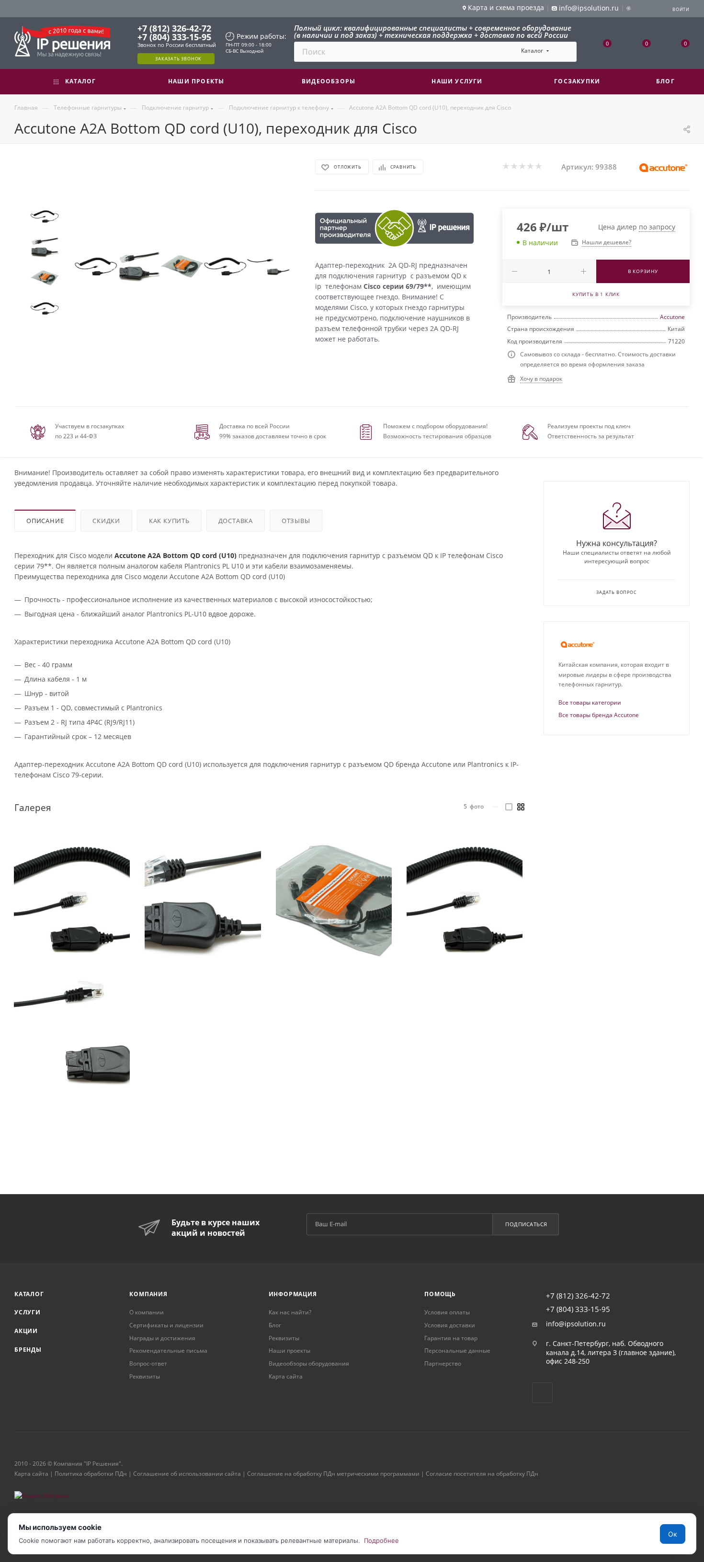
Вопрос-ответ (148, 1363)
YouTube (542, 1392)
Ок (672, 1534)
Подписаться (526, 1224)
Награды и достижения (162, 1338)
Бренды (28, 1349)
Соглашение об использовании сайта (187, 1474)
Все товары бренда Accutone (598, 715)
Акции (26, 1331)
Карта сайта (286, 1376)
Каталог (29, 1294)
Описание (45, 520)
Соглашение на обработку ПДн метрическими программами (333, 1474)
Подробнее (381, 1540)
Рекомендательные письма (168, 1350)
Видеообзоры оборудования (309, 1363)
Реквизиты (144, 1376)
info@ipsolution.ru (576, 1324)
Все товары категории (589, 702)
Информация (293, 1294)
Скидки (106, 520)
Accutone (672, 317)
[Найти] (565, 52)
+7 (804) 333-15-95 (174, 37)
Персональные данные (457, 1350)
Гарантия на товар (450, 1338)
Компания (148, 1294)
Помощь (440, 1294)
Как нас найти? (290, 1312)
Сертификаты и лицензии (166, 1325)
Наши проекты (289, 1350)
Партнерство (442, 1363)
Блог (275, 1325)
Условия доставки (449, 1325)
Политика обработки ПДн (91, 1474)
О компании (146, 1312)
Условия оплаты (447, 1312)
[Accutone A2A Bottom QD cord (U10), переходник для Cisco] (95, 266)
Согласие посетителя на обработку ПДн (482, 1474)
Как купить (169, 520)
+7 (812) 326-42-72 (174, 28)
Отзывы (296, 520)
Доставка (235, 520)
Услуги (27, 1312)
